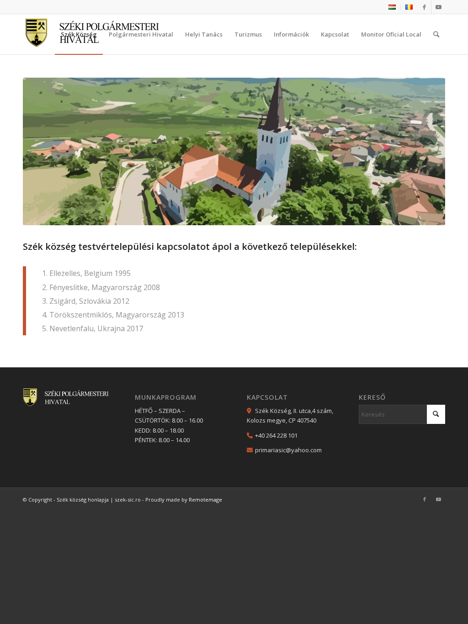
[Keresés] (436, 34)
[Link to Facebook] (424, 7)
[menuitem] (392, 7)
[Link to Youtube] (438, 7)
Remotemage (205, 499)
